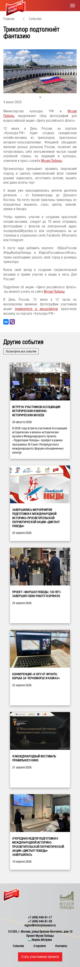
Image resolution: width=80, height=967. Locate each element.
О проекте (40, 946)
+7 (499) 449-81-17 (40, 917)
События (35, 19)
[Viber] (12, 321)
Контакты (61, 946)
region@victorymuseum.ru (40, 925)
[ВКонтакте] (6, 321)
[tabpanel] (40, 71)
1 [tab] (40, 97)
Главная (8, 19)
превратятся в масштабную (36, 309)
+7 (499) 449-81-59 (40, 921)
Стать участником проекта (40, 957)
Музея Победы (51, 161)
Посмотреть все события (21, 351)
